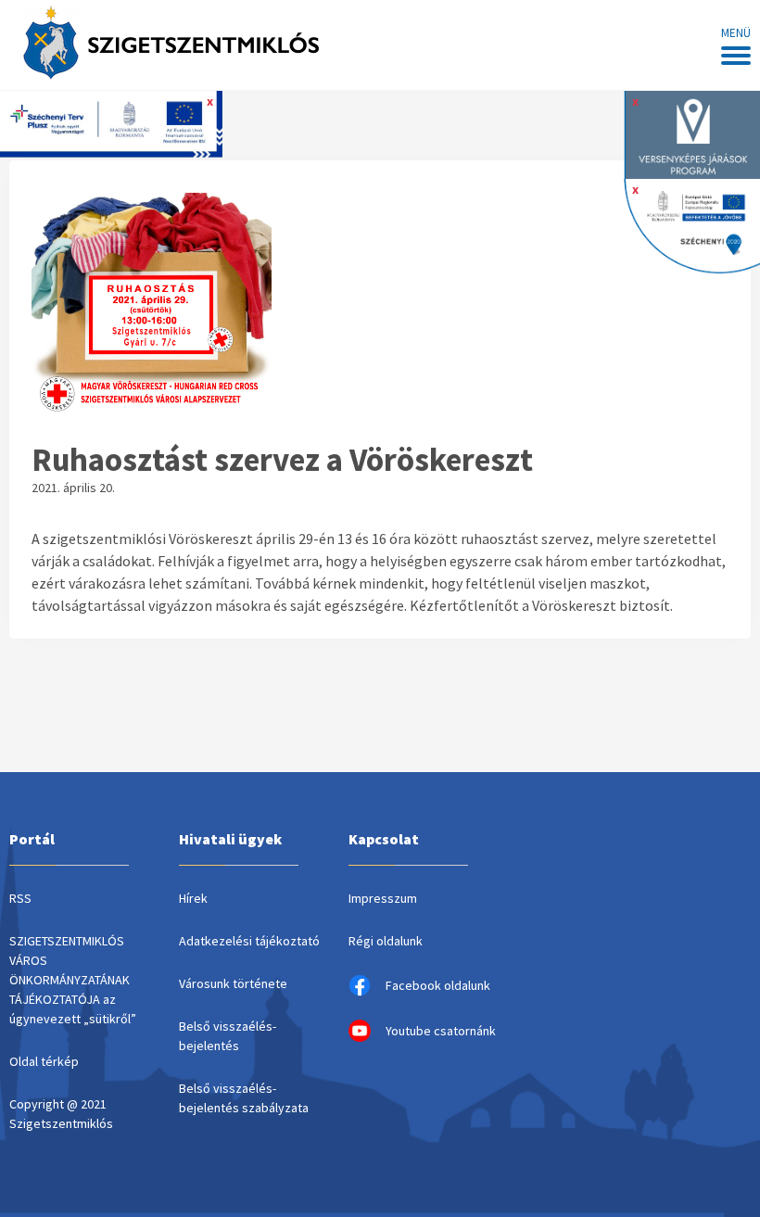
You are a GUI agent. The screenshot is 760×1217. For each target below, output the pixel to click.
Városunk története (233, 983)
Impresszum (382, 898)
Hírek (193, 898)
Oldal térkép (44, 1061)
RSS (20, 898)
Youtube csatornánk (441, 1030)
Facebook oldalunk (438, 985)
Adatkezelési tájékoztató (249, 940)
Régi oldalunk (385, 940)
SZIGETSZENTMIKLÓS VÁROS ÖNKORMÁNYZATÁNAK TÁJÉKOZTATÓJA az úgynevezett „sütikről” (72, 979)
